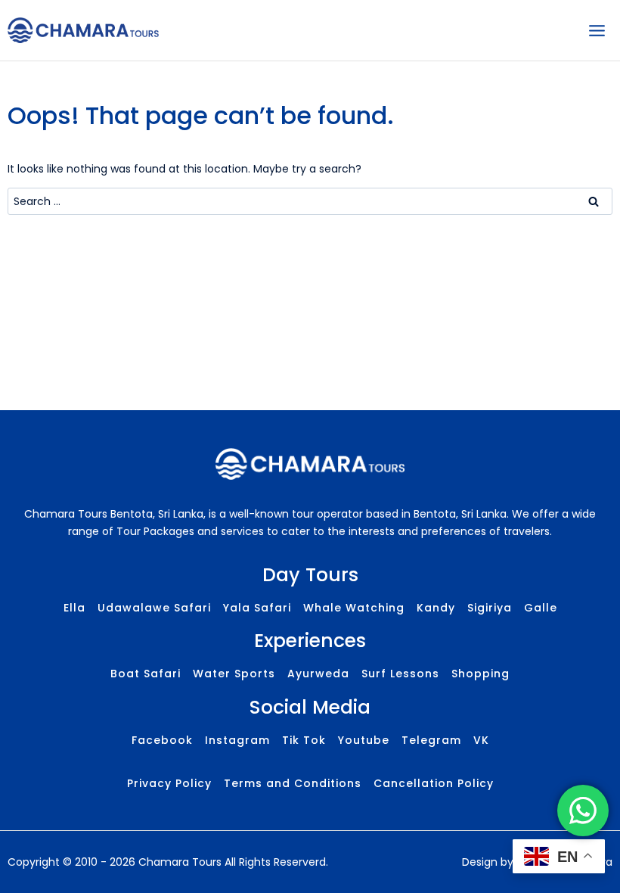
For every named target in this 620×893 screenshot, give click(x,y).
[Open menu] (596, 30)
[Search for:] (310, 201)
